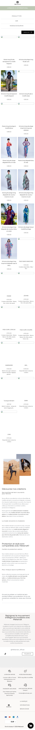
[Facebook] (11, 653)
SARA (26, 400)
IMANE (9, 296)
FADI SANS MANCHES (26, 261)
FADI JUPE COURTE (26, 330)
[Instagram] (1, 653)
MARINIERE (9, 365)
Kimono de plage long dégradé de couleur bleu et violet (9, 229)
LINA (9, 434)
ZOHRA (26, 295)
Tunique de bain (9, 400)
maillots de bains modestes (20, 510)
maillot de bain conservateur (10, 561)
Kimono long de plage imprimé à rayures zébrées (26, 128)
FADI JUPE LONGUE (9, 329)
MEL (26, 365)
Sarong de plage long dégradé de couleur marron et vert (9, 195)
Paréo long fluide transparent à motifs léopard (9, 61)
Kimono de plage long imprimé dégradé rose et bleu (9, 263)
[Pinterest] (8, 653)
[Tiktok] (4, 653)
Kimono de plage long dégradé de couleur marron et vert (26, 195)
